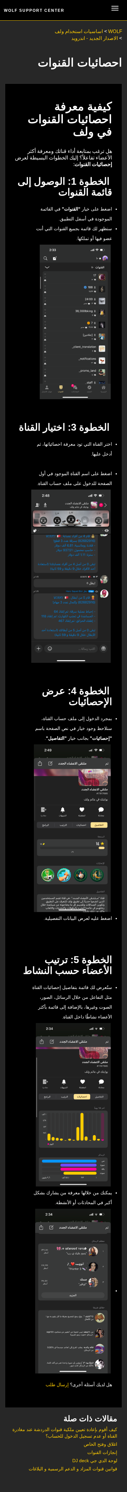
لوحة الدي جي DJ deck (94, 1460)
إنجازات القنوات (102, 1452)
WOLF (115, 31)
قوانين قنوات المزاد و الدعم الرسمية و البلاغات (73, 1468)
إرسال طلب (57, 1384)
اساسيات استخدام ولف (79, 31)
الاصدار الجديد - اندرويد (94, 38)
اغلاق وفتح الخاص (100, 1444)
